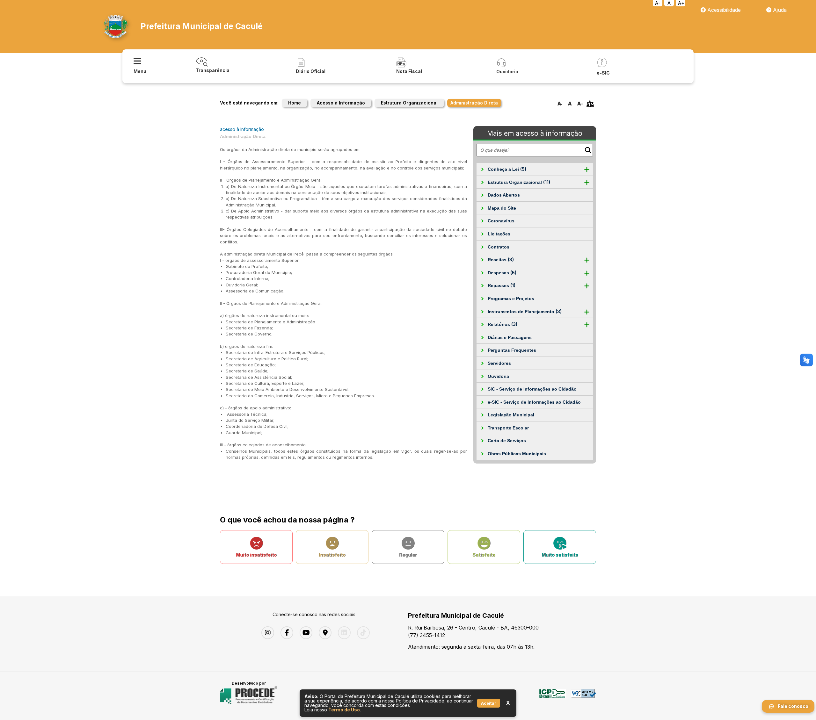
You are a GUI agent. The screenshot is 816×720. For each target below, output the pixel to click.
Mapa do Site (502, 208)
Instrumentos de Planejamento (525, 311)
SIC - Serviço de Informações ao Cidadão (532, 389)
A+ (681, 3)
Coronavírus (501, 220)
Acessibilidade (723, 10)
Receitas (501, 259)
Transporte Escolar (508, 427)
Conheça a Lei (507, 169)
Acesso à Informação (341, 102)
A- (657, 3)
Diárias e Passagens (510, 337)
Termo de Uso (344, 709)
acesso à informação (242, 129)
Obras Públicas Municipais (517, 453)
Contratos (498, 246)
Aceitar (488, 703)
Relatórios (502, 324)
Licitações (499, 233)
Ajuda (779, 10)
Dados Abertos (504, 195)
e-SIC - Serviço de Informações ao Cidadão (534, 402)
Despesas (502, 272)
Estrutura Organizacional (409, 102)
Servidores (499, 363)
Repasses (501, 285)
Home (294, 102)
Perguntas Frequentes (512, 350)
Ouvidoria (498, 376)
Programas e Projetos (511, 298)
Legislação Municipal (511, 414)
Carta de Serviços (507, 440)
